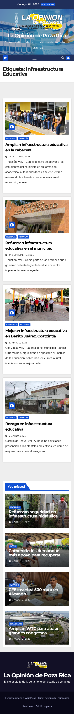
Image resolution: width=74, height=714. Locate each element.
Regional (10, 139)
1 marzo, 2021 (17, 436)
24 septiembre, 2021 (21, 255)
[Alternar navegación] (34, 58)
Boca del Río (16, 624)
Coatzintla (11, 325)
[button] (62, 57)
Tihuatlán (23, 139)
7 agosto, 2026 (21, 522)
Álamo (13, 546)
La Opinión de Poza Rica (37, 35)
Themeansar (62, 698)
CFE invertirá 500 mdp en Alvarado (33, 591)
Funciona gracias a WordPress (21, 698)
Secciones (27, 706)
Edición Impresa (44, 706)
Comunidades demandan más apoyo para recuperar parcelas (34, 555)
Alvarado (14, 585)
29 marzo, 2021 (18, 343)
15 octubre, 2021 (19, 157)
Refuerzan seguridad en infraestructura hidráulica (33, 514)
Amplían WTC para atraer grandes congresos (33, 630)
